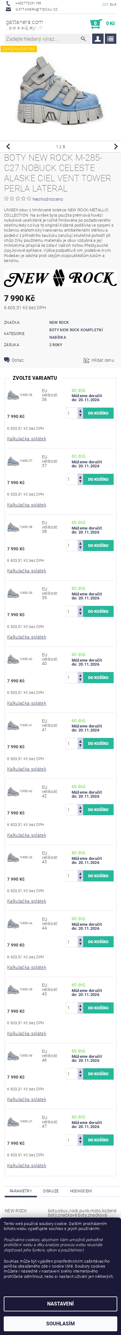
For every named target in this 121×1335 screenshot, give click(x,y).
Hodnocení (81, 1191)
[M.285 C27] (13, 394)
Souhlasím (60, 1324)
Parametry (21, 1191)
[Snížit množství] (80, 416)
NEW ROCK (59, 322)
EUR (113, 4)
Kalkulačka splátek (26, 439)
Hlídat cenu (103, 360)
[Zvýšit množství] (80, 410)
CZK (105, 4)
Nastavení (60, 1304)
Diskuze (51, 1191)
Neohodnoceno (48, 199)
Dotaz (18, 360)
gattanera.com (24, 24)
